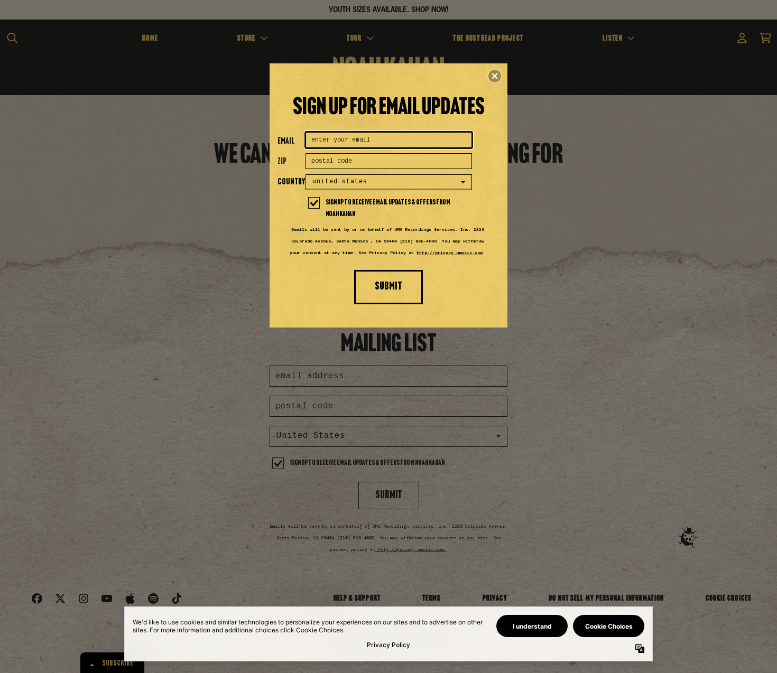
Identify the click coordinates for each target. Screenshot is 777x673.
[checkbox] (390, 208)
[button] (494, 76)
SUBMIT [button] (388, 286)
